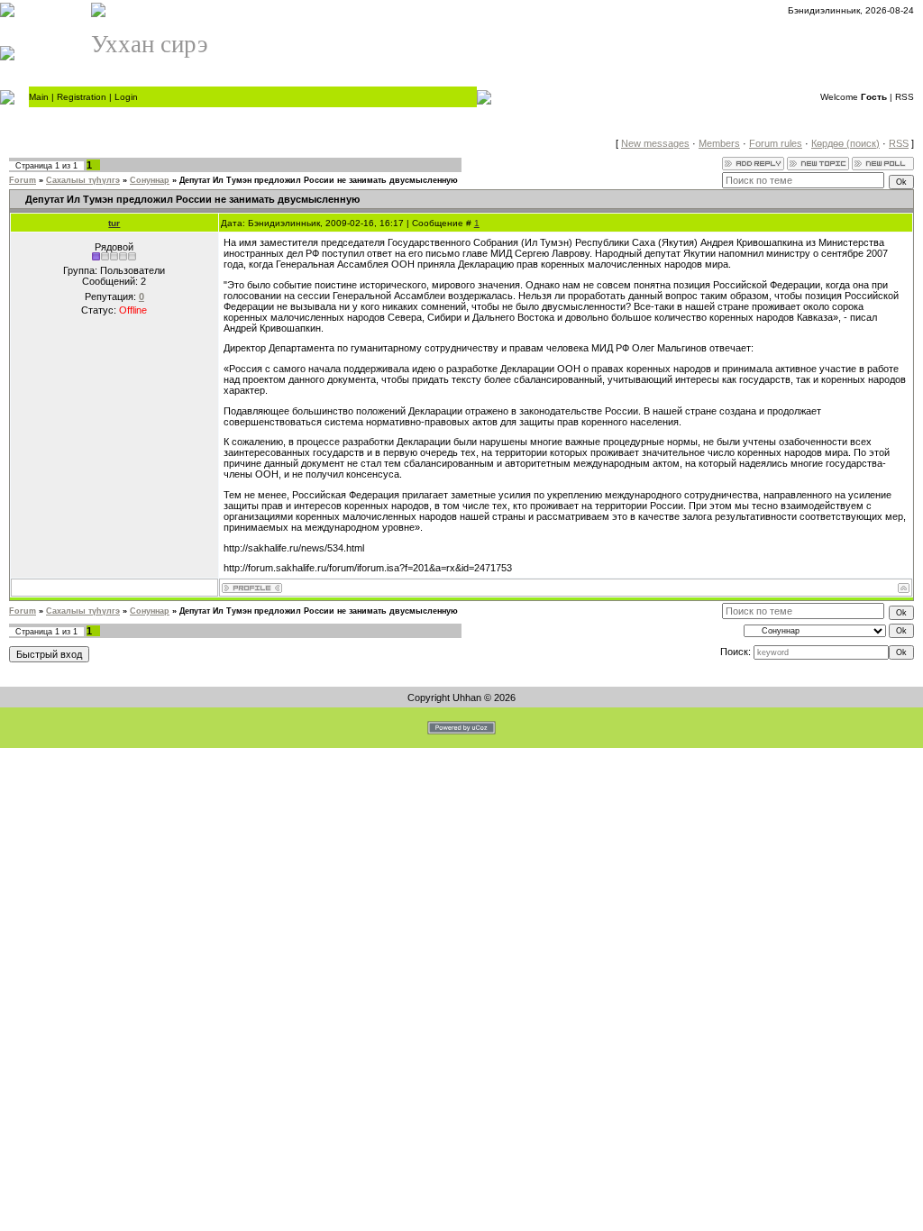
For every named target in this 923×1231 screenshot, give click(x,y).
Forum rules (775, 143)
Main (39, 97)
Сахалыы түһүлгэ (83, 180)
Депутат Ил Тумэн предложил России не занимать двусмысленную (318, 180)
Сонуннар (149, 180)
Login (126, 97)
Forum (22, 180)
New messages (655, 143)
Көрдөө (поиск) (845, 143)
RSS (904, 97)
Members (719, 143)
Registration (81, 97)
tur (114, 223)
